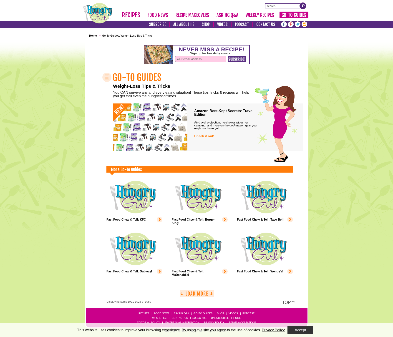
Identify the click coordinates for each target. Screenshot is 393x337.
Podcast (242, 24)
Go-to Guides (203, 313)
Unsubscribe (220, 318)
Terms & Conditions (242, 322)
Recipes (131, 15)
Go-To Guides (294, 15)
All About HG (183, 24)
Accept (300, 330)
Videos (222, 24)
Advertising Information (181, 322)
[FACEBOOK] (284, 23)
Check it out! (204, 136)
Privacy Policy (214, 322)
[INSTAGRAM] (304, 23)
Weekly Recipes (260, 15)
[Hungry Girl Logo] (97, 13)
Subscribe (157, 24)
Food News (158, 15)
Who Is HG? (159, 318)
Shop (206, 24)
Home (237, 318)
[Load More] (197, 295)
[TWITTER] (297, 23)
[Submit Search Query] (303, 5)
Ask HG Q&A (227, 15)
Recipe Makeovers (192, 15)
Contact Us (265, 24)
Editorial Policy (148, 322)
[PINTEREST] (291, 23)
